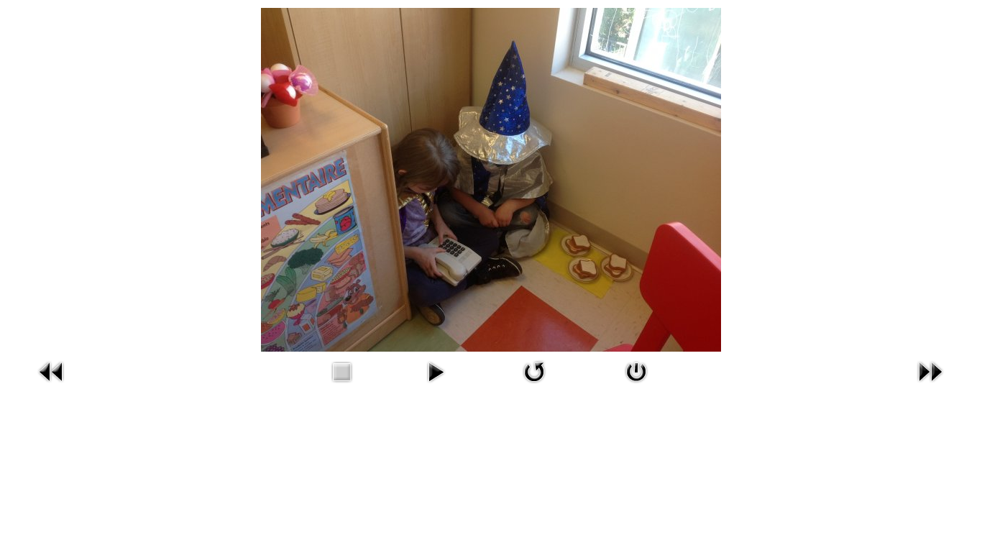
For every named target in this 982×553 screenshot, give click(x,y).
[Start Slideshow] (435, 370)
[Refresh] (534, 370)
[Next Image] (930, 370)
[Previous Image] (52, 370)
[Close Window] (636, 370)
